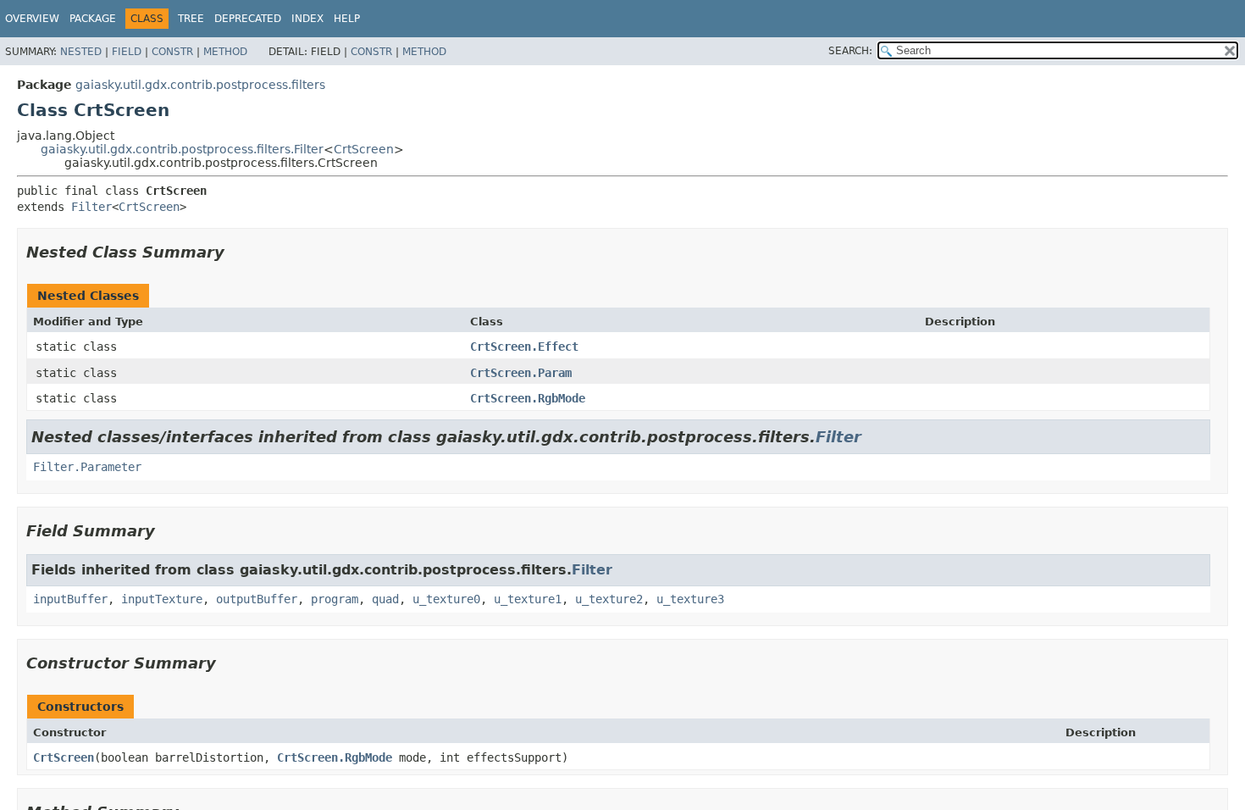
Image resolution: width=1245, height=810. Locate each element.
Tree (191, 19)
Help (347, 19)
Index (307, 19)
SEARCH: (850, 51)
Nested (81, 52)
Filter (91, 207)
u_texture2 (609, 599)
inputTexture (161, 599)
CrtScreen (364, 149)
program (334, 599)
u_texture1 (528, 599)
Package (92, 19)
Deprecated (247, 19)
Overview (32, 19)
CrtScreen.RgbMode (527, 398)
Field (126, 52)
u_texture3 (690, 599)
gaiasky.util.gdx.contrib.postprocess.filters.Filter (182, 149)
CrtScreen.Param (521, 373)
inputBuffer (70, 599)
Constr (172, 52)
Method (225, 52)
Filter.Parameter (87, 467)
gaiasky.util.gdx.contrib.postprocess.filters (200, 85)
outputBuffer (256, 599)
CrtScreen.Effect (524, 346)
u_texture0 (446, 599)
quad (385, 599)
